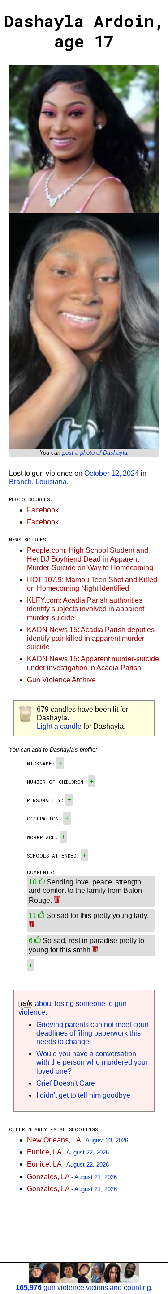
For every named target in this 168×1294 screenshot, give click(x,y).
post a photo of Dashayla (94, 452)
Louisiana (51, 482)
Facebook (43, 510)
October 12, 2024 (111, 473)
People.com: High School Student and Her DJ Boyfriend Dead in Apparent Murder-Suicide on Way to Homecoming (90, 558)
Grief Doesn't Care (65, 1083)
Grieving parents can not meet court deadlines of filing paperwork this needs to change (92, 1033)
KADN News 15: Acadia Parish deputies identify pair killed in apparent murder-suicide (91, 638)
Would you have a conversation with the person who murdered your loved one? (92, 1062)
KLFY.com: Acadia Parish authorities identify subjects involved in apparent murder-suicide (85, 608)
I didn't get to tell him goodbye (83, 1095)
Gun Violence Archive (61, 680)
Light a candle (59, 726)
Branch (20, 482)
